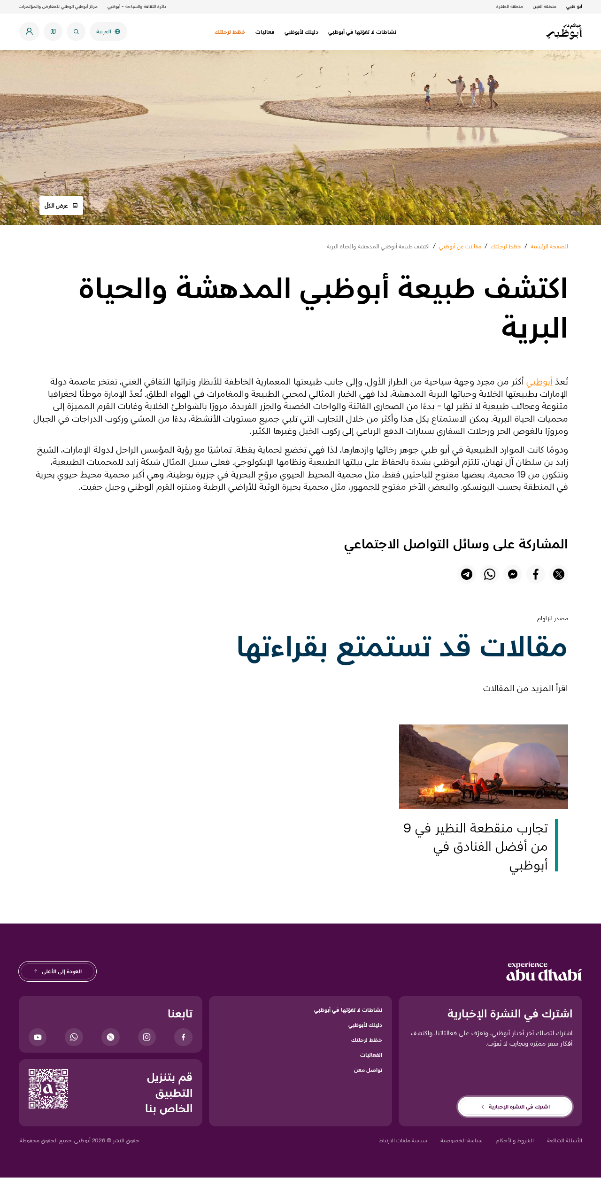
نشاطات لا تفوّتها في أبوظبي (348, 1009)
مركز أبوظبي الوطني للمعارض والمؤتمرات (58, 6)
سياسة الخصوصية (461, 1140)
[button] (61, 205)
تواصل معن (368, 1069)
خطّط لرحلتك (366, 1039)
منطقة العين (544, 6)
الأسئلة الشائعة (564, 1140)
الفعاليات (371, 1054)
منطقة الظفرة (509, 6)
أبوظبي (539, 381)
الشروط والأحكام (515, 1140)
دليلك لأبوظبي (365, 1024)
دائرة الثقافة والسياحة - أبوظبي (137, 6)
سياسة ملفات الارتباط (403, 1140)
